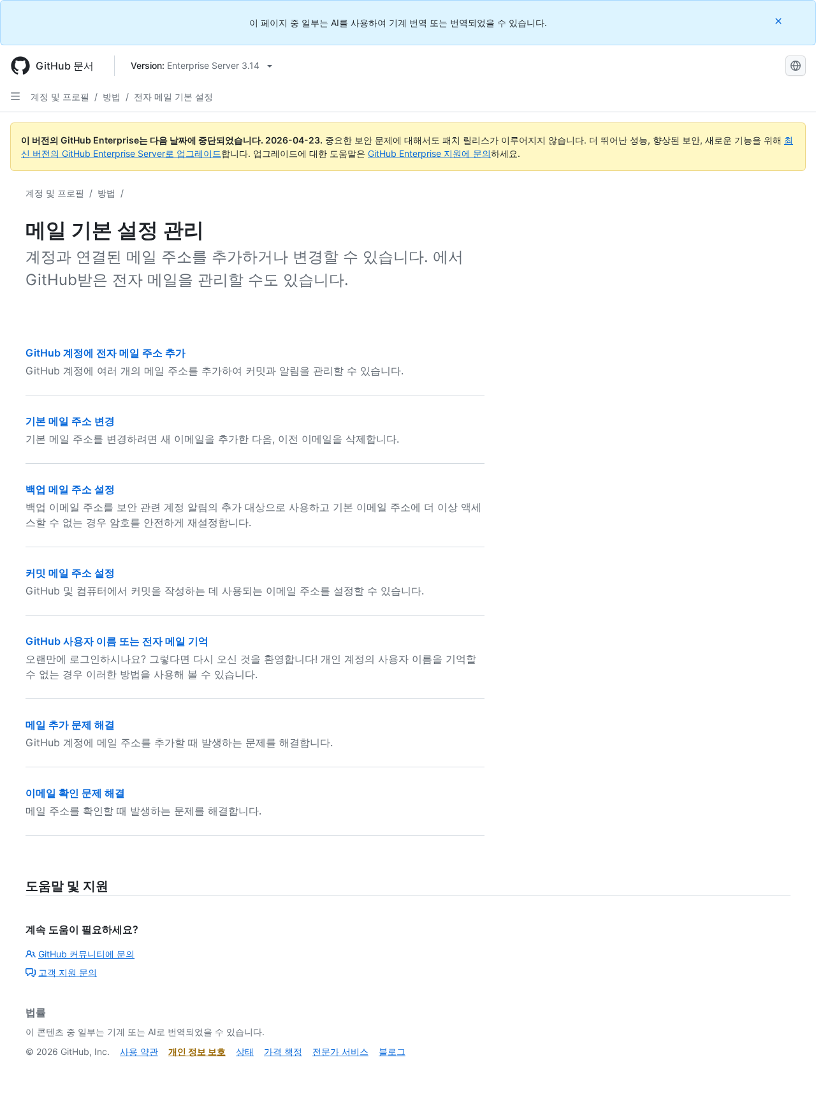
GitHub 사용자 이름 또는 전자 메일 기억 (117, 641)
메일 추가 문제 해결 (70, 724)
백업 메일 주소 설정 (70, 489)
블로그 (392, 1051)
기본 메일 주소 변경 (70, 421)
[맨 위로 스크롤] (788, 1071)
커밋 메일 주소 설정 (70, 572)
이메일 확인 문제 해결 (75, 792)
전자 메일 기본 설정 (173, 96)
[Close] (779, 20)
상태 (245, 1051)
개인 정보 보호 (197, 1051)
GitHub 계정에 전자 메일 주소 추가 (106, 352)
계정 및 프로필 (60, 96)
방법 (111, 96)
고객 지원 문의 (67, 972)
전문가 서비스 (340, 1051)
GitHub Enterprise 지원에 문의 (429, 153)
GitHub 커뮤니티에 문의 (86, 953)
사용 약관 (139, 1051)
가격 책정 (283, 1051)
